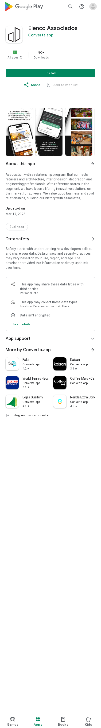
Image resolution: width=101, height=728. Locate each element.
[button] (21, 57)
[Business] (17, 226)
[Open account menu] (93, 6)
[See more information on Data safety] (92, 239)
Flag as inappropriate (27, 415)
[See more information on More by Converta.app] (92, 349)
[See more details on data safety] (22, 324)
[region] (50, 55)
